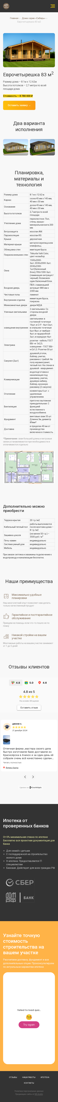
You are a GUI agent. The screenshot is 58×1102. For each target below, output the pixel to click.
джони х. (17, 723)
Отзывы (13, 1077)
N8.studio (39, 1094)
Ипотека (45, 1077)
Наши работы (28, 1077)
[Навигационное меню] (53, 6)
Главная (14, 18)
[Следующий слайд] (53, 50)
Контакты (29, 1083)
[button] (25, 776)
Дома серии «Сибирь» (33, 18)
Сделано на (24, 787)
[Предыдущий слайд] (4, 50)
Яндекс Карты (12, 767)
